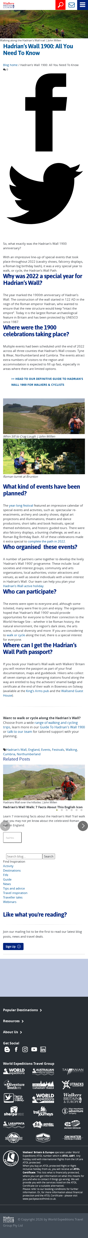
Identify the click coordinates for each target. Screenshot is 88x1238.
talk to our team (19, 731)
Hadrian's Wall (16, 749)
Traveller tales (13, 897)
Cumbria (9, 754)
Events (45, 749)
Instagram (25, 1049)
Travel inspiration (15, 893)
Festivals (58, 749)
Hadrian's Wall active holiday (23, 586)
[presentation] (5, 826)
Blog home (10, 65)
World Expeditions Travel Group (28, 1063)
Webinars (9, 902)
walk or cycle (16, 635)
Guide (7, 879)
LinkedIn (43, 1049)
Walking (71, 749)
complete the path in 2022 (46, 541)
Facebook (16, 1049)
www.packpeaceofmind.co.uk (39, 1198)
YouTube (34, 1049)
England (33, 749)
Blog (7, 1049)
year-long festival (21, 505)
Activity (8, 866)
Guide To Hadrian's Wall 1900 (62, 727)
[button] (56, 810)
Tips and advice (14, 888)
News (7, 884)
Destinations (12, 870)
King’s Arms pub (37, 691)
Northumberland (29, 754)
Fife (5, 875)
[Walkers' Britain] (5, 5)
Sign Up (11, 946)
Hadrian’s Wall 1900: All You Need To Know (38, 49)
